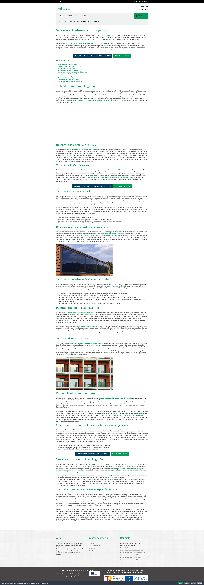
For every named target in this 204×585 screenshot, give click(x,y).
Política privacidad (95, 545)
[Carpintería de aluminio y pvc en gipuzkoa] (64, 8)
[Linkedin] (61, 1)
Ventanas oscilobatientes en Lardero (70, 74)
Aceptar (180, 583)
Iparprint (75, 570)
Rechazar (187, 583)
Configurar (193, 583)
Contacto (141, 16)
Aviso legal (92, 543)
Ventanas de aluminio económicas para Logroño (93, 56)
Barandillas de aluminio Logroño (68, 79)
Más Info (200, 583)
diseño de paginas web (87, 570)
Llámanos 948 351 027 (121, 56)
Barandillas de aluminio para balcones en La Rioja (92, 186)
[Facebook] (57, 1)
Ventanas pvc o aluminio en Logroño (70, 81)
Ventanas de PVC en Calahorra (67, 68)
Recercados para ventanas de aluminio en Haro (73, 72)
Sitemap (91, 550)
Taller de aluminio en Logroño (68, 64)
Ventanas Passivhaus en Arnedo (68, 70)
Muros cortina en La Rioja (66, 78)
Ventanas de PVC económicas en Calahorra (92, 454)
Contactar (92, 548)
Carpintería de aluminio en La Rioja (69, 66)
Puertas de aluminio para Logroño (69, 76)
